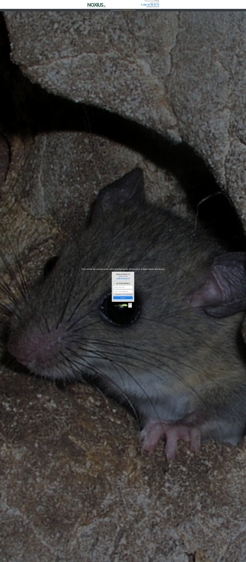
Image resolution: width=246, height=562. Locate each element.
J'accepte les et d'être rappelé (123, 294)
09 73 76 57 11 (151, 4)
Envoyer (123, 298)
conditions (123, 294)
